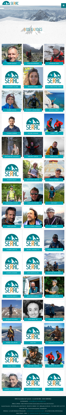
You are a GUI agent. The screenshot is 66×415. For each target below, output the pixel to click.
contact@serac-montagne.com (37, 401)
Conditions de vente (34, 413)
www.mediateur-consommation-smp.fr (35, 411)
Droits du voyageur (45, 413)
